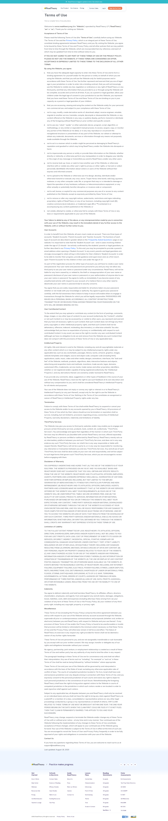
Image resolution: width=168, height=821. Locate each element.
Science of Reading (54, 783)
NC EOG (123, 806)
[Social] (121, 764)
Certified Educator (36, 798)
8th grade (106, 806)
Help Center (34, 783)
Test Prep (52, 802)
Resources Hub (35, 791)
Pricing (82, 8)
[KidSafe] (133, 817)
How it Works (35, 779)
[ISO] (125, 817)
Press (68, 783)
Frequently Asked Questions (100, 240)
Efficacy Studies (54, 787)
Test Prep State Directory (128, 783)
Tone (86, 802)
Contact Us (70, 795)
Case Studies (53, 791)
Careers (69, 791)
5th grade (106, 795)
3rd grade (105, 787)
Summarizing (88, 795)
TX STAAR (123, 810)
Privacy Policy (72, 40)
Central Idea (88, 779)
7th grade (105, 802)
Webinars (34, 787)
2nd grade (106, 783)
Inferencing (88, 787)
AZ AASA (123, 787)
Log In (104, 8)
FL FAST (123, 795)
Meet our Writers (72, 787)
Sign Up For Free (115, 8)
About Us (70, 779)
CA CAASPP (124, 791)
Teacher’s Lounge (36, 802)
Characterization (90, 783)
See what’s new (97, 2)
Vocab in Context (90, 806)
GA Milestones (125, 798)
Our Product (65, 8)
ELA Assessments (126, 779)
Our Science (74, 8)
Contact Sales (93, 8)
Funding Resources (54, 798)
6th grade (106, 798)
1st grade (105, 779)
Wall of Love (52, 795)
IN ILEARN (123, 802)
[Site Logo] (50, 8)
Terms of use (70, 816)
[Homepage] (37, 764)
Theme (87, 798)
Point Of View (89, 791)
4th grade (106, 791)
